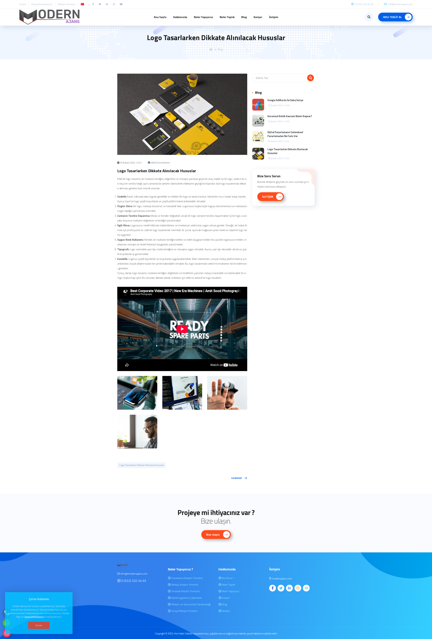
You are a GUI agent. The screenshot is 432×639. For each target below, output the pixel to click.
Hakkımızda (180, 17)
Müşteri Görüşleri (67, 4)
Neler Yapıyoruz (203, 17)
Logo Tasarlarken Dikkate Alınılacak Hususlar (141, 465)
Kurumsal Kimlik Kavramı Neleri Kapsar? (289, 116)
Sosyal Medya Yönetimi (184, 611)
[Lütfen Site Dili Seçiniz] (82, 4)
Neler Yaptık (227, 17)
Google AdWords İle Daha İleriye (285, 100)
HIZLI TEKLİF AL (392, 17)
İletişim (273, 17)
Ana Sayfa (160, 17)
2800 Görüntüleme (160, 162)
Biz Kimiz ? (227, 578)
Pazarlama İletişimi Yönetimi (187, 578)
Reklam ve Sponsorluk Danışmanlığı (191, 604)
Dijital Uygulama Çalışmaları (186, 598)
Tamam (38, 625)
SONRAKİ (236, 478)
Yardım (22, 4)
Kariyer (258, 17)
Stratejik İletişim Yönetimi (185, 591)
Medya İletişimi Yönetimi (184, 585)
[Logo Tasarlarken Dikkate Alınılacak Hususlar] (137, 393)
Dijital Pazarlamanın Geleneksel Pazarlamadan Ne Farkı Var (285, 134)
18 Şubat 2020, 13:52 (130, 162)
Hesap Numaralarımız (42, 4)
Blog (244, 17)
